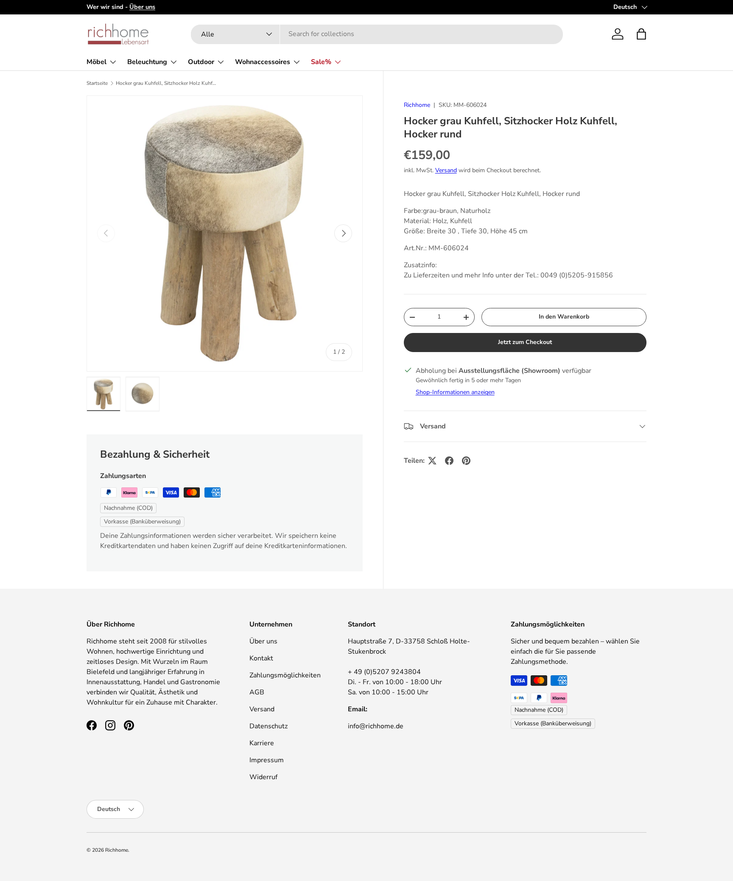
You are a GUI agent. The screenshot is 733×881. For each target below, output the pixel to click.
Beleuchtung (147, 62)
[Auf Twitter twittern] (432, 460)
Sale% (321, 62)
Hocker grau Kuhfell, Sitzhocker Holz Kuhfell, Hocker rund (167, 83)
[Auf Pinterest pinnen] (466, 460)
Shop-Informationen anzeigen (455, 392)
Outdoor (201, 62)
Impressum (266, 760)
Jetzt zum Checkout (525, 342)
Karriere (261, 743)
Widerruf (263, 777)
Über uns (263, 641)
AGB (256, 692)
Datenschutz (268, 726)
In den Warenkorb (564, 317)
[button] (641, 34)
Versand (446, 171)
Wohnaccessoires (262, 62)
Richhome (417, 105)
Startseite (97, 83)
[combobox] (377, 34)
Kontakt (261, 658)
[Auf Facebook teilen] (449, 460)
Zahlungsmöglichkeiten (285, 675)
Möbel (96, 62)
